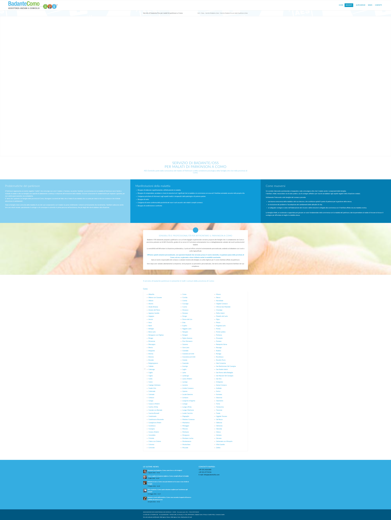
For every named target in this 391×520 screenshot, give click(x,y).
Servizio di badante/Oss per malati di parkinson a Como (163, 13)
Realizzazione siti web (186, 517)
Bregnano (151, 351)
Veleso (218, 432)
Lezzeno (185, 385)
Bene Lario (152, 332)
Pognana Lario (221, 325)
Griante (184, 360)
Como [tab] (145, 289)
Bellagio (151, 329)
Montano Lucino (187, 438)
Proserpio (219, 338)
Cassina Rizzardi (153, 413)
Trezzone (219, 410)
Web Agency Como (175, 517)
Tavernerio (219, 401)
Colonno (151, 444)
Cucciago (185, 304)
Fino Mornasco (187, 341)
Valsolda (219, 429)
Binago (150, 338)
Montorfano (186, 444)
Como (184, 294)
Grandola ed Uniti (188, 354)
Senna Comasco (221, 385)
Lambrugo (185, 376)
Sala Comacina (221, 363)
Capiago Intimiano (154, 385)
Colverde (151, 447)
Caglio (150, 372)
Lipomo (184, 391)
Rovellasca (219, 357)
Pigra (218, 319)
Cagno (150, 376)
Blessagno (151, 344)
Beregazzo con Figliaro (156, 335)
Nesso (218, 297)
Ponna (218, 329)
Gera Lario (185, 347)
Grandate (185, 351)
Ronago (218, 354)
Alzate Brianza (153, 307)
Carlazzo (151, 397)
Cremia (184, 300)
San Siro (219, 379)
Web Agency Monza (165, 517)
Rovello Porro (221, 360)
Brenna (150, 354)
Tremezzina (220, 407)
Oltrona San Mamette (223, 307)
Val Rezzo (219, 419)
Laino (184, 372)
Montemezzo (186, 441)
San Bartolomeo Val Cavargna (226, 366)
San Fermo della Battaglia (224, 372)
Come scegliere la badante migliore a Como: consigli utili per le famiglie (168, 476)
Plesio (218, 322)
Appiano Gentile (153, 313)
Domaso (185, 313)
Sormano (219, 394)
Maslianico (186, 422)
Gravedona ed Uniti (188, 357)
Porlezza (219, 335)
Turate (218, 413)
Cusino (184, 307)
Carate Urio (152, 388)
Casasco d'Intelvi (154, 404)
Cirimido (151, 438)
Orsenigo (219, 310)
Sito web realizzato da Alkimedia (151, 517)
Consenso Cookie (220, 514)
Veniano (219, 435)
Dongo (184, 316)
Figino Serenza (187, 338)
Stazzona (219, 397)
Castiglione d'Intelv (154, 422)
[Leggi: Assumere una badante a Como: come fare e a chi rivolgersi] (145, 471)
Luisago (185, 404)
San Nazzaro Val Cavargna (224, 376)
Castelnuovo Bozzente (156, 419)
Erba (183, 322)
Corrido (184, 297)
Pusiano (218, 341)
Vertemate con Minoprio (224, 441)
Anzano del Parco (154, 310)
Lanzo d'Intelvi (187, 379)
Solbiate (219, 388)
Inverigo (185, 366)
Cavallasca (151, 426)
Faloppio (185, 332)
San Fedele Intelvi (222, 369)
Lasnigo (185, 382)
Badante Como (198, 514)
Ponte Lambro (221, 332)
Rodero (218, 351)
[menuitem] (341, 5)
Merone (185, 429)
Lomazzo (185, 397)
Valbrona (219, 422)
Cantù (150, 379)
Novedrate (219, 300)
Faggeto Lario (186, 329)
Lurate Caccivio (187, 413)
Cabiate (150, 366)
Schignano (219, 382)
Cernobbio (151, 435)
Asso (150, 322)
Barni (150, 325)
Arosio (150, 319)
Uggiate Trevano (221, 416)
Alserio (150, 304)
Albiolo (150, 300)
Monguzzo (185, 435)
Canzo (150, 382)
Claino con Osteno (154, 441)
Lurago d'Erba (186, 407)
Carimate (151, 394)
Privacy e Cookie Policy (209, 514)
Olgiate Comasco (222, 304)
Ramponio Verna (221, 344)
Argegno (151, 316)
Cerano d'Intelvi (153, 432)
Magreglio (185, 416)
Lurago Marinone (188, 410)
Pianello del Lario (222, 316)
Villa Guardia (220, 444)
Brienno (151, 357)
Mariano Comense (188, 419)
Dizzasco (185, 310)
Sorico (218, 391)
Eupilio (184, 325)
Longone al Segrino (188, 401)
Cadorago (151, 369)
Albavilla (151, 294)
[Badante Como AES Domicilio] (33, 5)
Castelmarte (152, 416)
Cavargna (151, 429)
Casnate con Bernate (155, 410)
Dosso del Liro (187, 319)
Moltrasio (185, 432)
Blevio (150, 347)
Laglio (184, 369)
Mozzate (185, 447)
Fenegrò (185, 335)
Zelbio (218, 447)
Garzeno (185, 344)
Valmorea (219, 426)
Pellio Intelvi (220, 313)
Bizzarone (151, 341)
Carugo (150, 401)
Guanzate (185, 363)
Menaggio (185, 426)
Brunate (151, 360)
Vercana (218, 438)
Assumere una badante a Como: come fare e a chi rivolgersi (165, 470)
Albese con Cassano (155, 297)
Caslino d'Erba (153, 407)
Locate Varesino (187, 394)
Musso (218, 294)
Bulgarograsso (153, 363)
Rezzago (219, 347)
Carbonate (151, 391)
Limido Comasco (188, 388)
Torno (218, 404)
